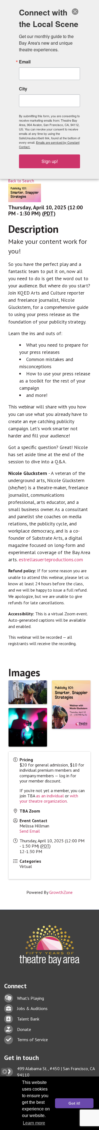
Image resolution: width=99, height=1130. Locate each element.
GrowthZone (61, 892)
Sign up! (50, 161)
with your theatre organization (49, 798)
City (23, 89)
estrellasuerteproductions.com (51, 559)
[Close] (75, 11)
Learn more (34, 1123)
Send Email (30, 831)
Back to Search (21, 180)
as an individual (50, 795)
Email (25, 62)
